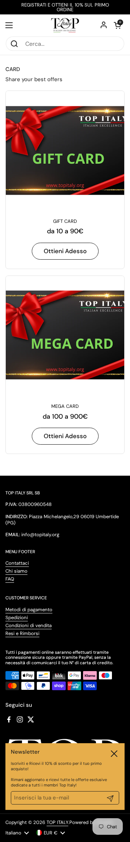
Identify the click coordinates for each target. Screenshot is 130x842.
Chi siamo (16, 571)
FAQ (9, 579)
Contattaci (17, 563)
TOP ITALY (57, 822)
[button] (117, 25)
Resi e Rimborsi (22, 633)
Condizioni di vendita (28, 625)
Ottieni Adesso (65, 251)
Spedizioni (16, 617)
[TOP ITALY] (65, 25)
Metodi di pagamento (28, 610)
